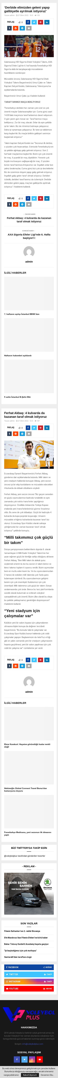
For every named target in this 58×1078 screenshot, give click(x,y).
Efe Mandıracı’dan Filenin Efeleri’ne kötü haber (26, 938)
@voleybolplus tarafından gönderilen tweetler (24, 856)
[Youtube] (40, 1059)
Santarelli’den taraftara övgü (18, 957)
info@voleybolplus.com (32, 1044)
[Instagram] (32, 1059)
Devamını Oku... (47, 1075)
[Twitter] (24, 1059)
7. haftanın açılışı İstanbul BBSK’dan (21, 314)
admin (12, 15)
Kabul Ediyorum (30, 1075)
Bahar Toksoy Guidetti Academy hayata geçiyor (26, 944)
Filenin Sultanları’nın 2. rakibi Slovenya (22, 931)
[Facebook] (17, 1059)
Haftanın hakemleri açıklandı (18, 355)
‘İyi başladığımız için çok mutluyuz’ (20, 951)
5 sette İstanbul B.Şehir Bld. (17, 397)
